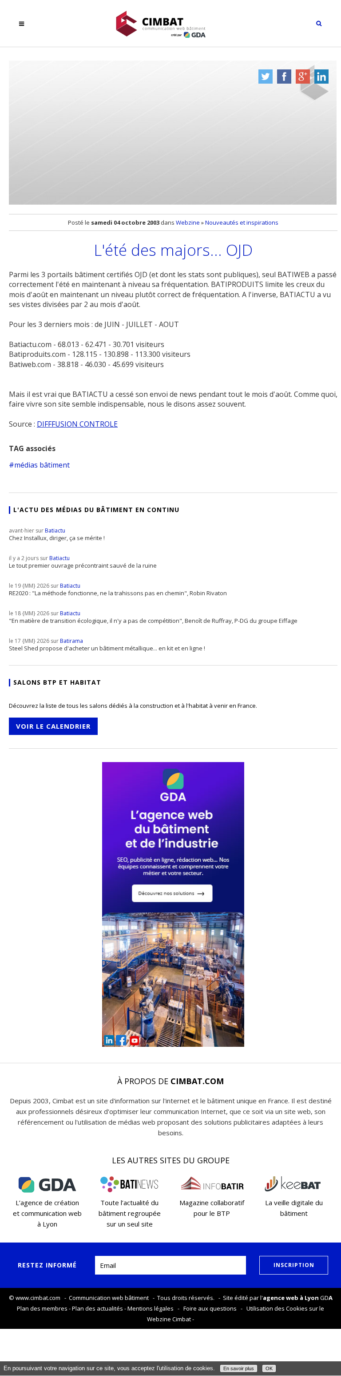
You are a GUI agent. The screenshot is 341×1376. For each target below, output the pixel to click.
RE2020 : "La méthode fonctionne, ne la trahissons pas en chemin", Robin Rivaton (118, 589)
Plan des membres (42, 1308)
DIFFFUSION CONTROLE (77, 424)
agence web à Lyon (291, 1298)
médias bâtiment (42, 465)
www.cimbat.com (38, 1298)
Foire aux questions (210, 1308)
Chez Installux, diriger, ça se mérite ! (57, 534)
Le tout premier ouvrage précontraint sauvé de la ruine (83, 562)
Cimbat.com (197, 1081)
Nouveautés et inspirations (241, 222)
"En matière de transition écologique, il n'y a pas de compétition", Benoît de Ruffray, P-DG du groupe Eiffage (153, 617)
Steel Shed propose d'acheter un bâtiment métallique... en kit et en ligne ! (107, 645)
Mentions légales (150, 1308)
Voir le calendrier (53, 726)
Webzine (188, 222)
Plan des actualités (97, 1308)
